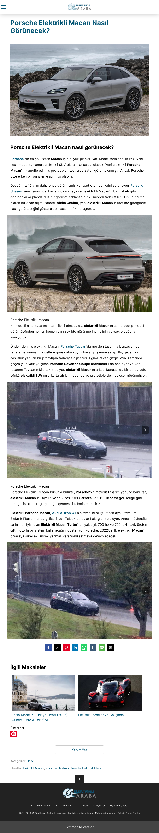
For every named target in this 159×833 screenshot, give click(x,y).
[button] (145, 263)
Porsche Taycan (73, 346)
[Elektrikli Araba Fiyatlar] (79, 793)
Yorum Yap (79, 749)
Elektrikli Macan (33, 768)
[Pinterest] (13, 736)
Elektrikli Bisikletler (66, 805)
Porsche (17, 159)
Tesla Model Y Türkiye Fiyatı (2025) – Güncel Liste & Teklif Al (41, 717)
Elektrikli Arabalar (41, 805)
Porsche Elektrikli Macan (86, 768)
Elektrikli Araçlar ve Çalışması (101, 715)
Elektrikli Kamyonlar (93, 805)
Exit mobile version (80, 827)
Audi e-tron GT (64, 513)
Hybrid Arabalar (119, 805)
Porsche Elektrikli (57, 768)
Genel (30, 761)
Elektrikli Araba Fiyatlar (79, 7)
